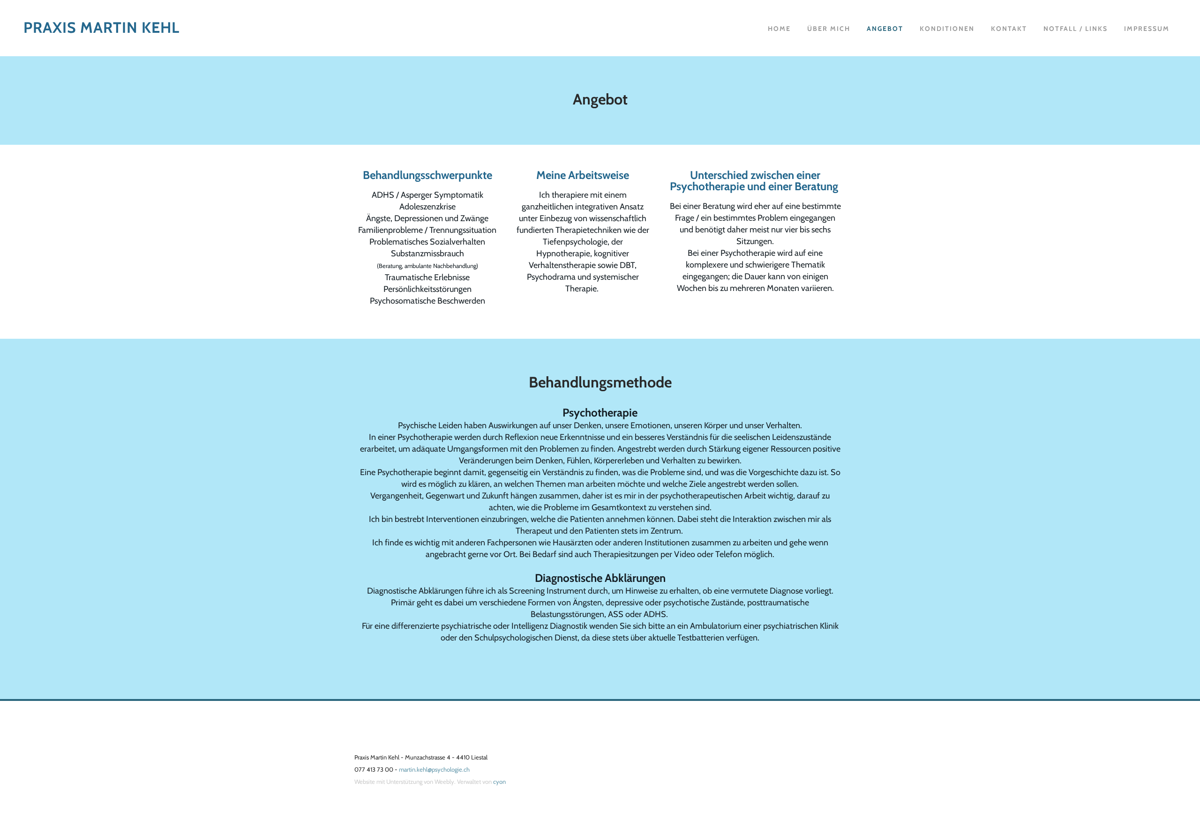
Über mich (828, 28)
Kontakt (1009, 28)
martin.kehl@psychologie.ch (435, 769)
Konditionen (947, 28)
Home (779, 28)
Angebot (885, 28)
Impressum (1147, 28)
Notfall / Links (1075, 28)
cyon (499, 781)
